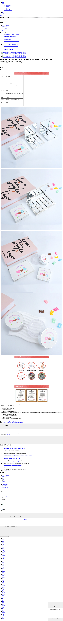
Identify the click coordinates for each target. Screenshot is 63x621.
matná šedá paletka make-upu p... (10, 49)
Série (2, 20)
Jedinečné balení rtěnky (18, 489)
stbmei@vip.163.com (7, 470)
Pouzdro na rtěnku (6, 6)
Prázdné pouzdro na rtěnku (11, 489)
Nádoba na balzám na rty (3, 489)
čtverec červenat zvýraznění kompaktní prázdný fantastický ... (15, 448)
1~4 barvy (5, 27)
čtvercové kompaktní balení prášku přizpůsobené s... (13, 461)
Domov (3, 2)
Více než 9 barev (7, 9)
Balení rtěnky (32, 489)
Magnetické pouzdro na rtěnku (26, 489)
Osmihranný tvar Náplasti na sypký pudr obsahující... (13, 451)
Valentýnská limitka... (7, 39)
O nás (3, 13)
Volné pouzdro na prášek (7, 5)
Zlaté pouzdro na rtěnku (37, 489)
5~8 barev (5, 28)
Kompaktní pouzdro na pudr (7, 4)
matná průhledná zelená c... (9, 42)
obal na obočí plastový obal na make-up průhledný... (13, 465)
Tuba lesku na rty (4, 474)
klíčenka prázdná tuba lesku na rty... (10, 36)
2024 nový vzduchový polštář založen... (11, 46)
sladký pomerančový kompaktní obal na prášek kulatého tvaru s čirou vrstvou (14, 421)
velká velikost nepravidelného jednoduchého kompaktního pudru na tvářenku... (18, 455)
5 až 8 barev (7, 8)
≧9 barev (5, 29)
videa (3, 12)
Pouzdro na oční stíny (5, 487)
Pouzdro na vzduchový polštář (8, 10)
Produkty (3, 3)
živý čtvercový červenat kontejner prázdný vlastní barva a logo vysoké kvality (12, 422)
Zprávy (3, 11)
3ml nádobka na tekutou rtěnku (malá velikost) (12, 458)
